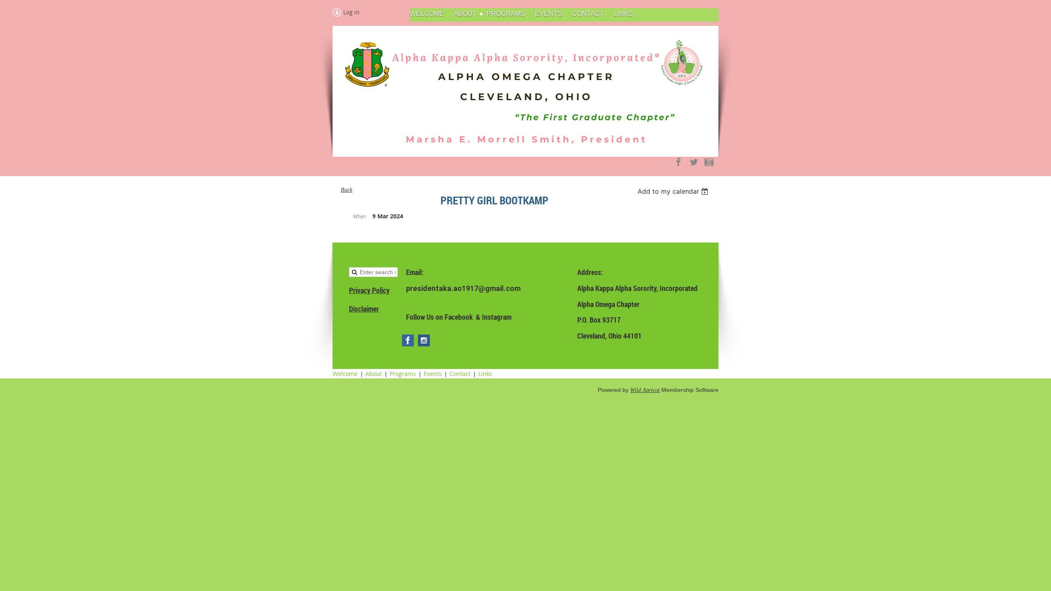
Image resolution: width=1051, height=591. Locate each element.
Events (433, 374)
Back (346, 190)
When (359, 216)
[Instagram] (708, 162)
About (373, 374)
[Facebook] (678, 162)
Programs (403, 374)
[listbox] (674, 191)
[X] (693, 162)
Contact (460, 374)
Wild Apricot (645, 390)
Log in (351, 12)
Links (485, 374)
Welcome (345, 374)
